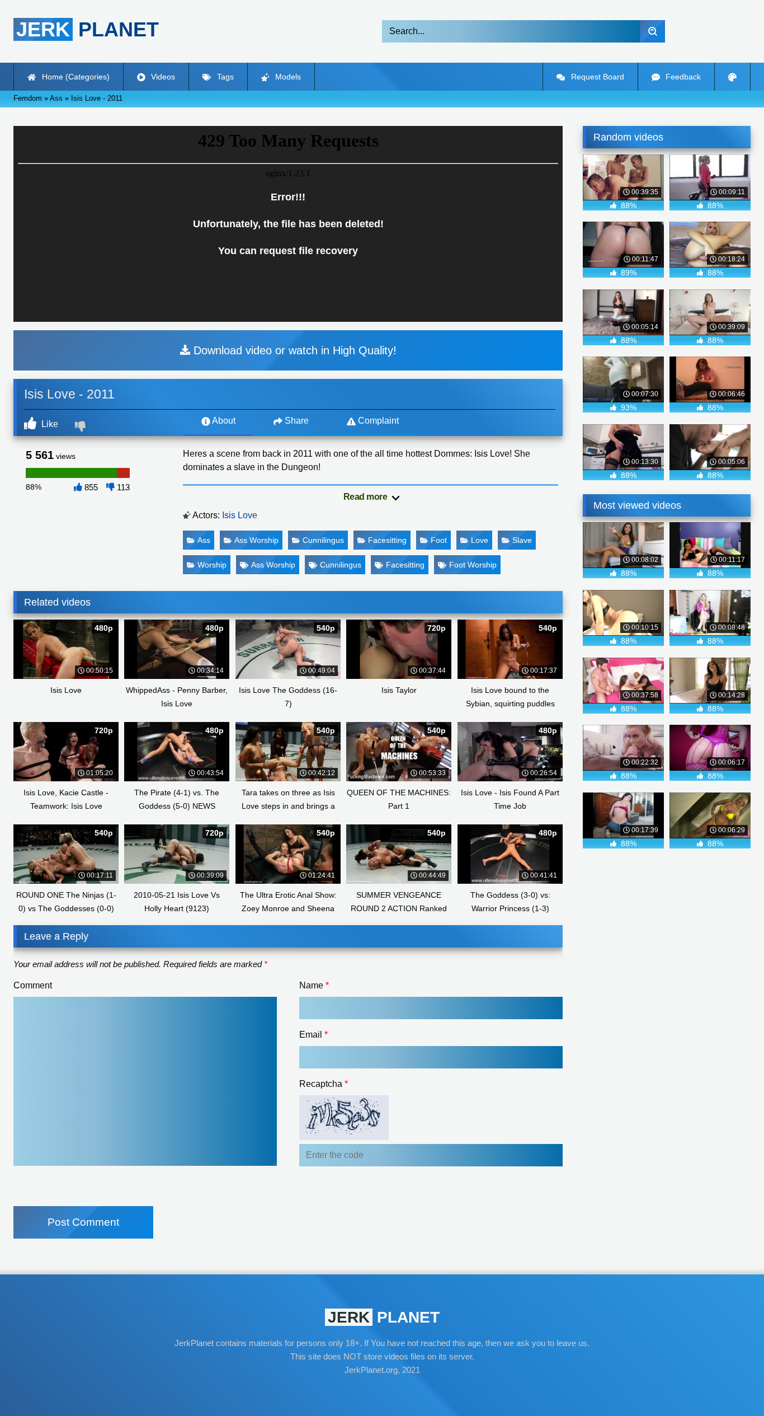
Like (48, 424)
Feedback (682, 76)
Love (479, 540)
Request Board (596, 76)
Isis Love (239, 515)
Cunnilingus (323, 540)
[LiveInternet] (382, 1391)
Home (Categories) (75, 76)
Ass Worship (256, 540)
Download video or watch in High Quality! (293, 350)
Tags (224, 76)
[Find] (652, 31)
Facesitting (387, 540)
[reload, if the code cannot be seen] (344, 1137)
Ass (203, 540)
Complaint (377, 420)
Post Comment (83, 1222)
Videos (162, 76)
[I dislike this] (81, 428)
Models (287, 76)
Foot (439, 540)
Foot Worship (473, 564)
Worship (212, 564)
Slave (522, 540)
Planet (87, 29)
